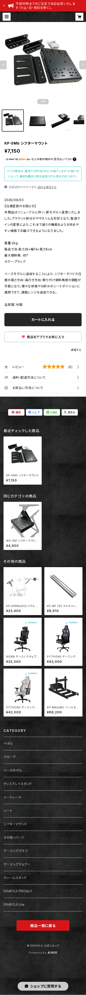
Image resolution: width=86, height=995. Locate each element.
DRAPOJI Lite (14, 904)
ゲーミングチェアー (17, 864)
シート (8, 810)
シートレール (13, 797)
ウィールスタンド (15, 878)
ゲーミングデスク (16, 851)
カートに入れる (43, 319)
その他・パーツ (14, 837)
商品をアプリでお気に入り (45, 337)
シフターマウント (15, 824)
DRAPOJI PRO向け (18, 891)
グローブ (10, 757)
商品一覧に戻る (43, 926)
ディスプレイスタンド (18, 784)
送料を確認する (47, 187)
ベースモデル (13, 770)
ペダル (8, 743)
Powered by (38, 952)
